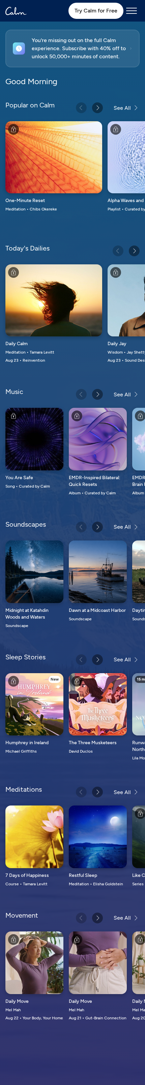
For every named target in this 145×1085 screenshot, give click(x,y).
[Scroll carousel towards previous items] (81, 107)
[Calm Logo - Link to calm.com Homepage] (16, 11)
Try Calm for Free (96, 10)
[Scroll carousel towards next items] (97, 107)
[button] (72, 48)
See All (122, 108)
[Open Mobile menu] (131, 11)
